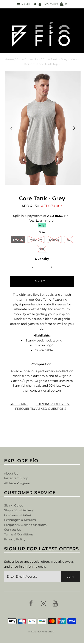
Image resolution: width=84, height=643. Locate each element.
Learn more (44, 220)
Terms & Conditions (18, 534)
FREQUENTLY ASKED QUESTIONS (40, 409)
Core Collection (28, 59)
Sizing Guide (13, 505)
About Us (11, 473)
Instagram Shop (16, 478)
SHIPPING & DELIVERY (53, 404)
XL (68, 239)
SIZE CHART (19, 404)
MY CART (55, 4)
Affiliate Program (17, 483)
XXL (42, 249)
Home (9, 59)
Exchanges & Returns (20, 520)
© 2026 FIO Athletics (41, 631)
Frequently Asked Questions (25, 525)
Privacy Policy (14, 539)
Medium (36, 239)
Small (18, 239)
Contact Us (12, 530)
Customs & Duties (17, 515)
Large (54, 239)
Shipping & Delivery (19, 510)
